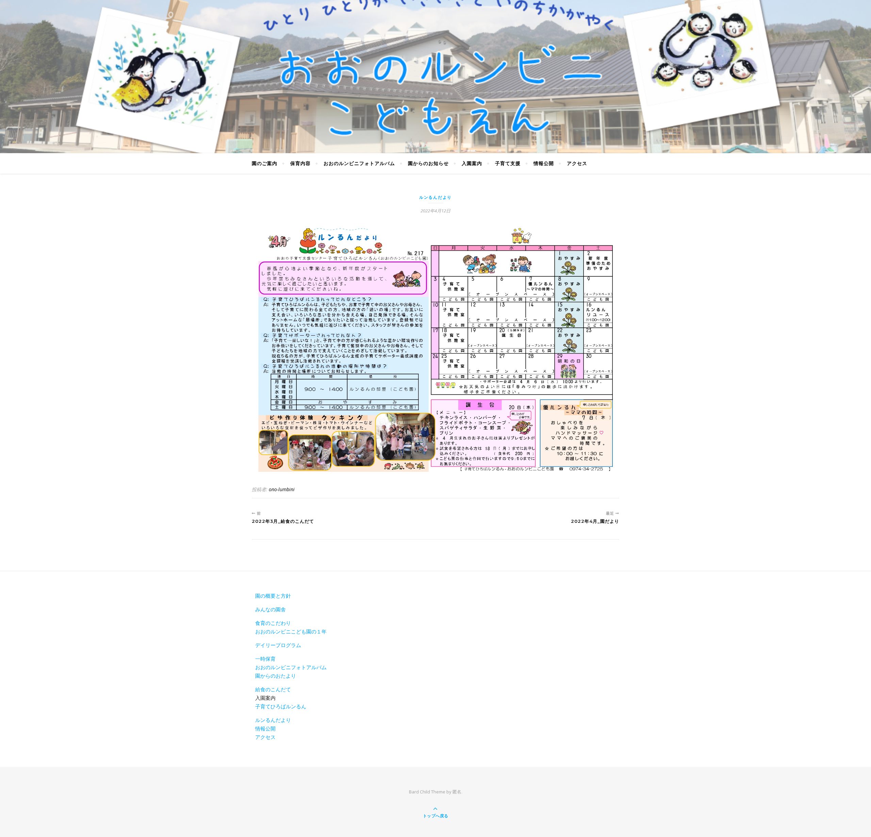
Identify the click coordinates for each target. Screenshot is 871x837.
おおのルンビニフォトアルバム (359, 163)
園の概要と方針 (273, 595)
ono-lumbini (282, 489)
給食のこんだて (273, 689)
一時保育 (265, 658)
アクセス (577, 163)
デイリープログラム (278, 645)
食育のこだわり (273, 622)
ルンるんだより (435, 197)
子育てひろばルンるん (280, 706)
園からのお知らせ (428, 163)
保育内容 (300, 163)
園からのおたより (275, 675)
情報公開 (543, 163)
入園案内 (472, 163)
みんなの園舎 (270, 609)
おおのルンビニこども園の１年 (291, 631)
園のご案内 (264, 163)
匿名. (457, 792)
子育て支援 (508, 163)
